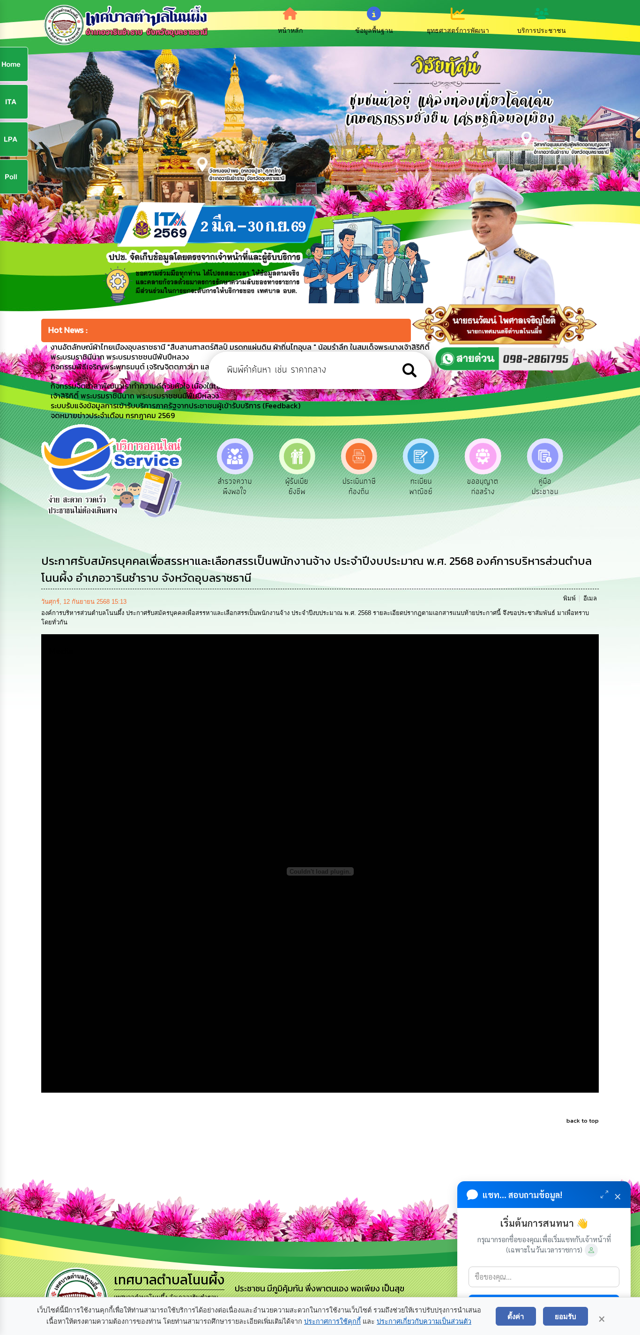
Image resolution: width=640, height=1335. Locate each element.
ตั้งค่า (515, 1316)
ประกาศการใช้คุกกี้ (332, 1321)
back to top (582, 1120)
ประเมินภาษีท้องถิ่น (296, 486)
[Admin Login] (591, 1250)
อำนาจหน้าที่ (545, 481)
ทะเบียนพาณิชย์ (359, 486)
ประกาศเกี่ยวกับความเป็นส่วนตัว (424, 1321)
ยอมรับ (565, 1316)
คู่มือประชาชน (482, 486)
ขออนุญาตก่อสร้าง (421, 486)
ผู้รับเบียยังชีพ (234, 486)
